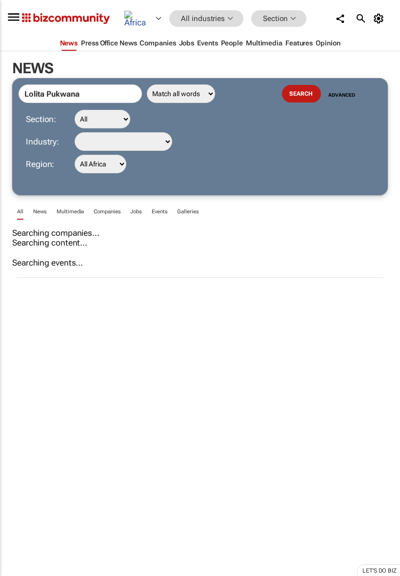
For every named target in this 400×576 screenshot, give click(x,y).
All (20, 211)
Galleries (188, 211)
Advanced (341, 95)
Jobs (136, 211)
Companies (107, 211)
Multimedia (70, 211)
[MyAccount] (380, 18)
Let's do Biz (379, 570)
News (40, 211)
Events (159, 211)
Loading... (18, 456)
